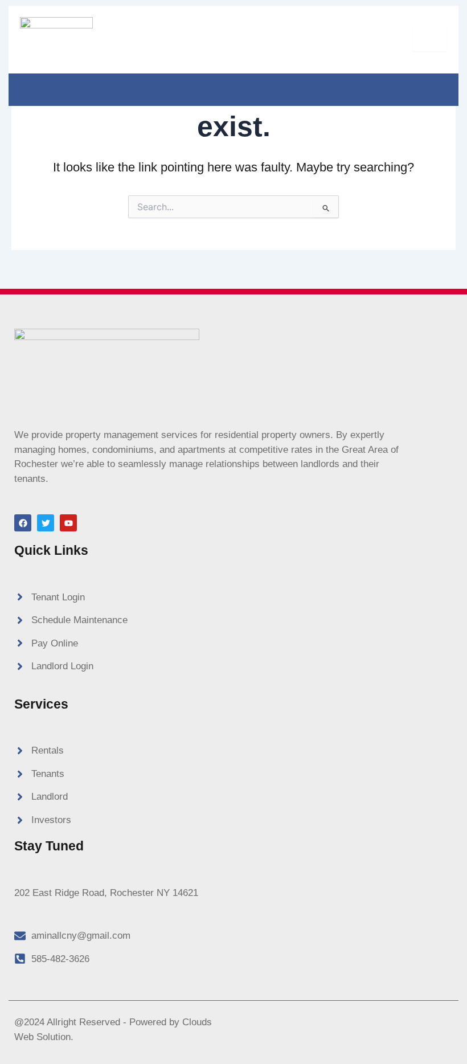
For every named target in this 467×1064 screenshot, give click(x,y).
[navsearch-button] (22, 87)
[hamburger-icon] (430, 39)
